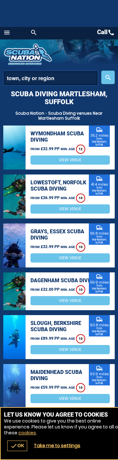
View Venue (70, 160)
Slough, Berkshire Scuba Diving (55, 326)
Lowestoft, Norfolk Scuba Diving (58, 185)
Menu (6, 32)
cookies (27, 432)
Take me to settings (57, 445)
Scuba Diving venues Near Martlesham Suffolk (70, 115)
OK (17, 445)
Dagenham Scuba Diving (63, 280)
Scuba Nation (29, 113)
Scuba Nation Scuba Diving (28, 54)
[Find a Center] (50, 78)
